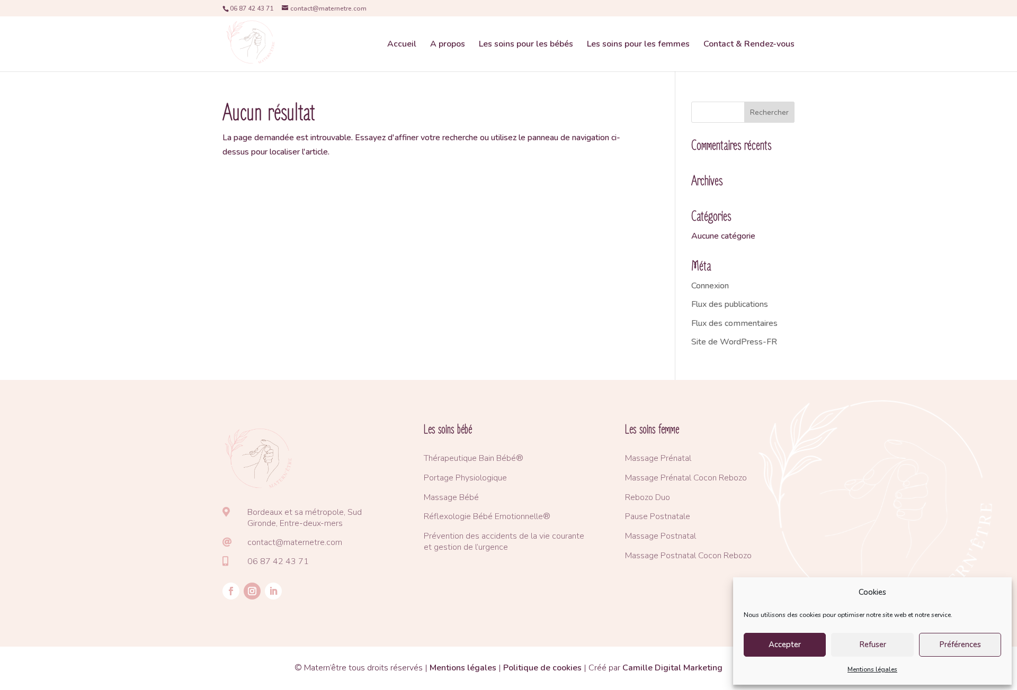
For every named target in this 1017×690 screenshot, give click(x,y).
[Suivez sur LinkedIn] (273, 591)
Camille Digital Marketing (672, 668)
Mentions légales (872, 669)
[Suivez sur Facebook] (230, 591)
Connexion (710, 286)
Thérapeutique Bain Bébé (470, 458)
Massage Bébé (451, 497)
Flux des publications (729, 304)
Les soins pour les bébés (526, 45)
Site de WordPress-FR (734, 342)
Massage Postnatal (660, 536)
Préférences (960, 644)
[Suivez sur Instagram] (252, 591)
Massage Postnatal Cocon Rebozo (688, 555)
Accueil (401, 45)
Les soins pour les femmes (638, 45)
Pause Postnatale (657, 516)
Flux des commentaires (734, 323)
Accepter (785, 644)
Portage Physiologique (465, 478)
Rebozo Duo (647, 497)
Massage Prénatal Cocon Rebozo (686, 478)
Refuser (872, 644)
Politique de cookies (542, 668)
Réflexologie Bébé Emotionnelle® (487, 516)
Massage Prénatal (658, 458)
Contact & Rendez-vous (749, 45)
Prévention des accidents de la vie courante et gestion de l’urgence (504, 541)
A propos (447, 45)
